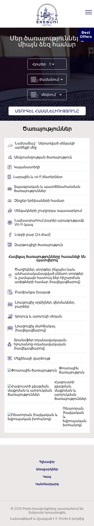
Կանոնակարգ (47, 484)
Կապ (47, 476)
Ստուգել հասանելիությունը (47, 111)
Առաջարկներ (47, 469)
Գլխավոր (47, 462)
